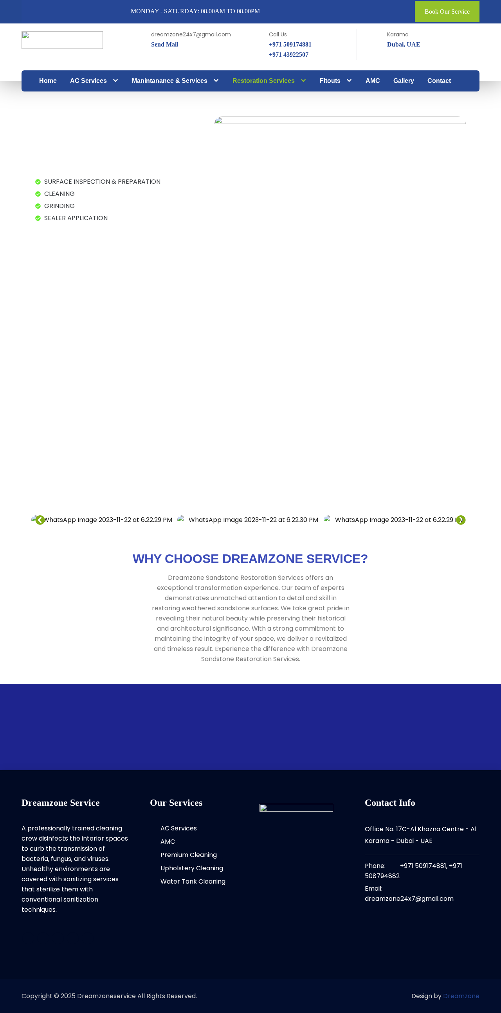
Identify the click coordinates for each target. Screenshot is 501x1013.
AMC (373, 80)
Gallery (403, 80)
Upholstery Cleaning (191, 868)
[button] (40, 520)
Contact (439, 80)
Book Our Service (447, 11)
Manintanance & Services (169, 80)
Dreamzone (461, 995)
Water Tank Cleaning (192, 881)
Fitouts (330, 80)
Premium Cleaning (188, 854)
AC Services (88, 80)
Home (48, 80)
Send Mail (164, 44)
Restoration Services (263, 80)
